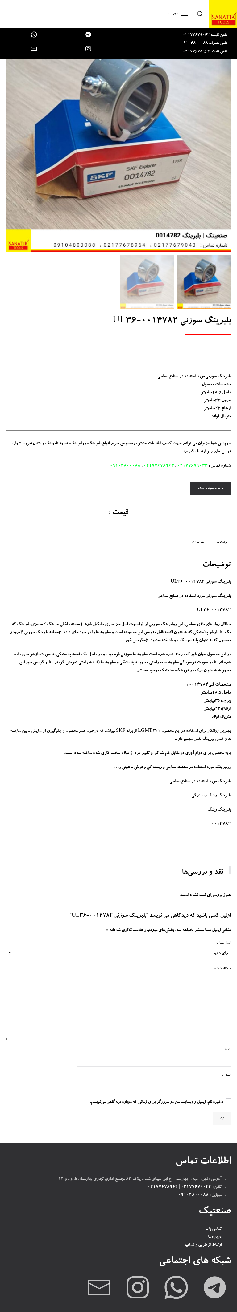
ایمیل (226, 1075)
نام (228, 1049)
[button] (200, 14)
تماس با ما (213, 1229)
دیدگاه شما (222, 968)
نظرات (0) (198, 542)
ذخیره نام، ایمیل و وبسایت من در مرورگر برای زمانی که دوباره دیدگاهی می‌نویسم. (156, 1102)
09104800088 (125, 466)
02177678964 (158, 466)
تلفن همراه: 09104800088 (204, 43)
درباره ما (215, 1237)
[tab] (225, 542)
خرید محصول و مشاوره (210, 488)
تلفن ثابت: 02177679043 (205, 35)
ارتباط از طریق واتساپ (203, 1245)
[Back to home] (223, 14)
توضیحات (222, 542)
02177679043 (192, 466)
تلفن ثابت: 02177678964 (205, 52)
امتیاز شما (223, 943)
